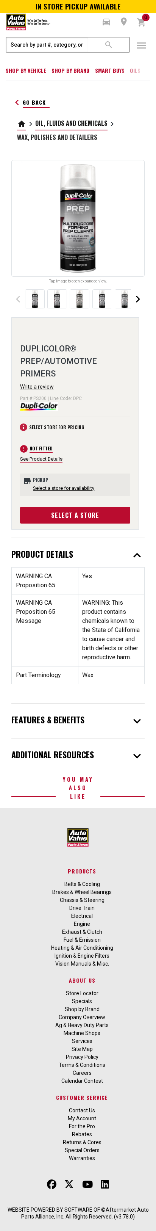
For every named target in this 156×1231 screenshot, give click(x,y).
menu (142, 45)
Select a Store (75, 515)
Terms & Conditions (82, 1065)
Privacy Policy (82, 1057)
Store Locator (82, 993)
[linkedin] (105, 1184)
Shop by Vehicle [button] (26, 70)
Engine (82, 924)
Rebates (82, 1134)
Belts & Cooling (82, 884)
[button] (106, 22)
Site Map (82, 1049)
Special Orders (82, 1150)
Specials (82, 1001)
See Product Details (41, 459)
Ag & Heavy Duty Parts (82, 1025)
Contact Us (82, 1110)
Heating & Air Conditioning (82, 948)
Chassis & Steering (82, 900)
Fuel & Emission (82, 940)
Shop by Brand (70, 70)
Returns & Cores (82, 1142)
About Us (82, 980)
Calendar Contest (82, 1081)
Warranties (82, 1158)
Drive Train (82, 908)
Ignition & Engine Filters (82, 956)
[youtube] (87, 1184)
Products (82, 871)
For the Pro (82, 1126)
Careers (82, 1073)
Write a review (37, 387)
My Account (82, 1118)
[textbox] (47, 45)
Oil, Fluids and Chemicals (71, 123)
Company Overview (82, 1017)
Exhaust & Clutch (82, 932)
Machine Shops (82, 1033)
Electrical (82, 916)
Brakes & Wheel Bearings (82, 892)
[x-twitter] (69, 1184)
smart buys (110, 70)
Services (82, 1041)
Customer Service (82, 1097)
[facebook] (51, 1184)
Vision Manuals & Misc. (82, 964)
